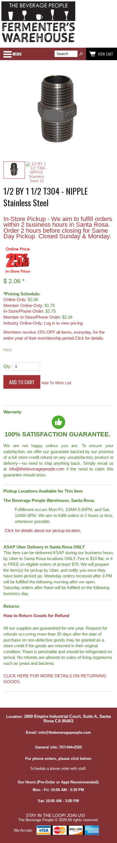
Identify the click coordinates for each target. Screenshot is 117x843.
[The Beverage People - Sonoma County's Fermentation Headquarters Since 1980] (38, 43)
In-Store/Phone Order (23, 311)
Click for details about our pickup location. (42, 530)
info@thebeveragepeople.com (36, 469)
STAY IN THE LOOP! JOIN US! (55, 815)
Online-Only (14, 299)
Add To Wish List (56, 382)
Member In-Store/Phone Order (31, 317)
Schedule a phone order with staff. (58, 768)
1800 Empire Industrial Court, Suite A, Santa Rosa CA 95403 (67, 718)
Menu (17, 54)
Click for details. (89, 338)
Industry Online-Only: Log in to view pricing (43, 323)
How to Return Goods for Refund (36, 615)
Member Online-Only (22, 305)
